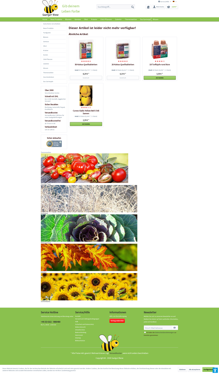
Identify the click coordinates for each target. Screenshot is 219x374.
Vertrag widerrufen (117, 321)
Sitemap (78, 338)
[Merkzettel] (148, 7)
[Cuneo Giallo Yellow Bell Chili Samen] (86, 95)
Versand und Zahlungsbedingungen (87, 319)
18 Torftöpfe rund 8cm (160, 64)
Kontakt (78, 316)
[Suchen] (132, 7)
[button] (215, 370)
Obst (45, 46)
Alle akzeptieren (194, 369)
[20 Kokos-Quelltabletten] (123, 49)
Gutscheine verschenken (51, 24)
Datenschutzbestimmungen (164, 332)
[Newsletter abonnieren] (174, 327)
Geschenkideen (48, 77)
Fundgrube (47, 33)
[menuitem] (115, 7)
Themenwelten (48, 73)
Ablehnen (182, 369)
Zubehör (46, 64)
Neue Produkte (48, 28)
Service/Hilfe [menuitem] (164, 2)
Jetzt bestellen (160, 78)
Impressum (79, 335)
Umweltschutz (80, 330)
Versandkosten (116, 353)
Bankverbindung (80, 332)
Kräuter (45, 50)
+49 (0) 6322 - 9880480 (50, 321)
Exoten (45, 55)
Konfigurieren (208, 369)
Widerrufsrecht (80, 327)
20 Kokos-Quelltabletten (123, 64)
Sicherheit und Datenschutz (84, 324)
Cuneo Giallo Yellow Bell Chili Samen (86, 112)
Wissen (155, 19)
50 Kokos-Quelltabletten (86, 64)
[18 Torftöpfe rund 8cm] (160, 49)
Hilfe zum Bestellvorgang (118, 316)
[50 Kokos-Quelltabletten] (86, 49)
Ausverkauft (86, 78)
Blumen (45, 37)
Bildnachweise (80, 341)
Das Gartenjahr (48, 81)
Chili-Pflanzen (47, 59)
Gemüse (46, 42)
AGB (76, 322)
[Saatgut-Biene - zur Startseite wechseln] (50, 8)
